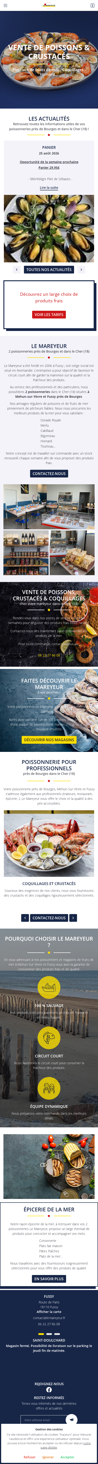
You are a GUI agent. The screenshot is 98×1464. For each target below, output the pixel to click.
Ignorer (48, 1457)
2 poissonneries (37, 392)
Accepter (67, 1457)
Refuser (30, 1457)
